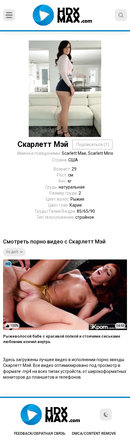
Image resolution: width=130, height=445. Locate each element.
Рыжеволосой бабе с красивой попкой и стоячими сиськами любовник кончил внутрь (61, 339)
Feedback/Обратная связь (39, 433)
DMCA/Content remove (94, 433)
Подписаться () (92, 144)
